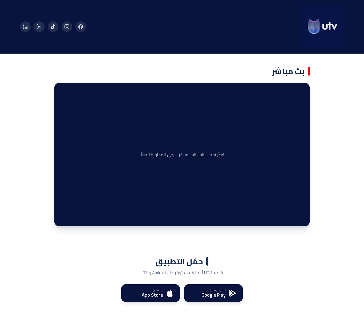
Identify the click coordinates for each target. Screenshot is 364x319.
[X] (39, 26)
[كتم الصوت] (73, 218)
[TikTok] (53, 26)
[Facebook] (80, 26)
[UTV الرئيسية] (322, 26)
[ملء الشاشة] (62, 218)
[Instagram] (67, 26)
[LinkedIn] (25, 26)
